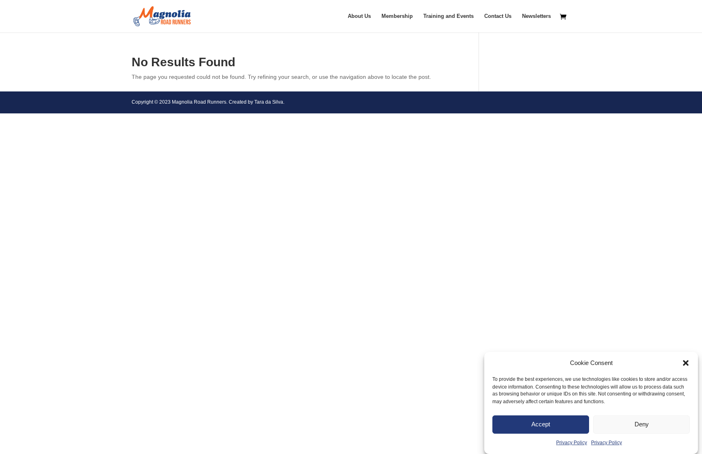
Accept (540, 424)
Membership (397, 16)
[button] (686, 363)
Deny (642, 424)
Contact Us (497, 16)
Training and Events (448, 16)
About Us (359, 16)
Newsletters (536, 16)
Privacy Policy (571, 442)
